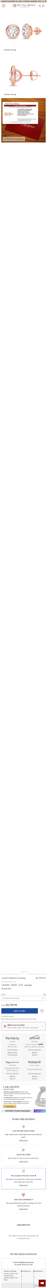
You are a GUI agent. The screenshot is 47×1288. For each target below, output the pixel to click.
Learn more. (23, 1140)
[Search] (40, 5)
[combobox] (23, 998)
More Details (28, 985)
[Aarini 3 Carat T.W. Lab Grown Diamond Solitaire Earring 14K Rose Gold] (23, 120)
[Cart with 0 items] (44, 5)
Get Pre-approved (34, 1050)
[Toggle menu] (3, 6)
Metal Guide (44, 994)
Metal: (3, 995)
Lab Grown (5, 985)
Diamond (14, 985)
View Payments (12, 1050)
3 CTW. (21, 985)
